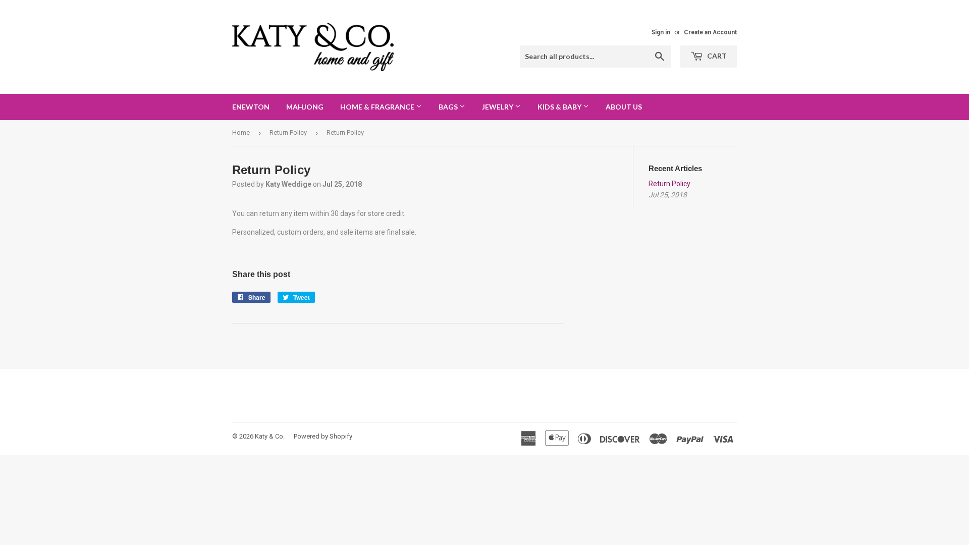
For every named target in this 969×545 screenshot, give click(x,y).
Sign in (661, 32)
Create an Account (710, 32)
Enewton (251, 106)
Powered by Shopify (323, 436)
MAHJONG (305, 106)
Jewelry (498, 106)
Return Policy (288, 132)
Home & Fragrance (378, 106)
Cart (716, 55)
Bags (449, 106)
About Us (624, 106)
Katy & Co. (270, 436)
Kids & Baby (560, 106)
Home (241, 132)
